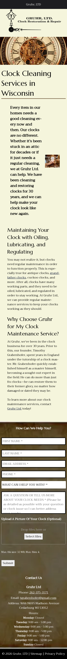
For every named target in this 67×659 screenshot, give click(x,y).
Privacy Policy (55, 653)
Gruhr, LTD (33, 4)
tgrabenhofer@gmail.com (38, 598)
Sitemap (36, 653)
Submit (8, 563)
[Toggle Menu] (5, 4)
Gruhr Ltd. (14, 408)
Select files (33, 536)
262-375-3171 (38, 592)
